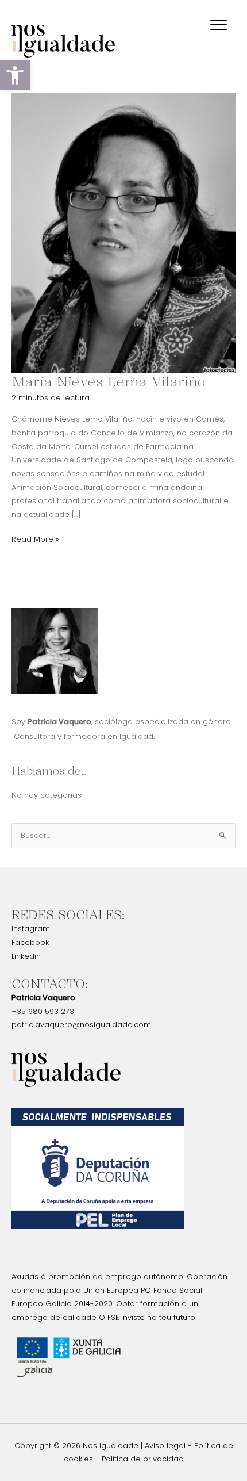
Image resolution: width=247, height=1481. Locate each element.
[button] (15, 75)
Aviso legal (165, 1446)
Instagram (30, 928)
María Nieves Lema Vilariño (108, 381)
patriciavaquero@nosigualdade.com (81, 1025)
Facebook (30, 942)
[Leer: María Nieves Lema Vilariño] (123, 233)
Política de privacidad (143, 1459)
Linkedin (26, 956)
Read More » (35, 538)
